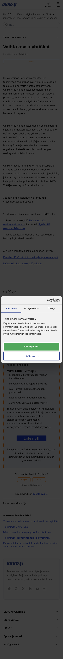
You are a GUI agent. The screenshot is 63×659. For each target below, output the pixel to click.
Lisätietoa (30, 356)
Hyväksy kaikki (31, 346)
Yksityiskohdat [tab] (31, 308)
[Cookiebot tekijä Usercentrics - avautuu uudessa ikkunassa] (47, 300)
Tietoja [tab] (51, 308)
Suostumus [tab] (11, 308)
